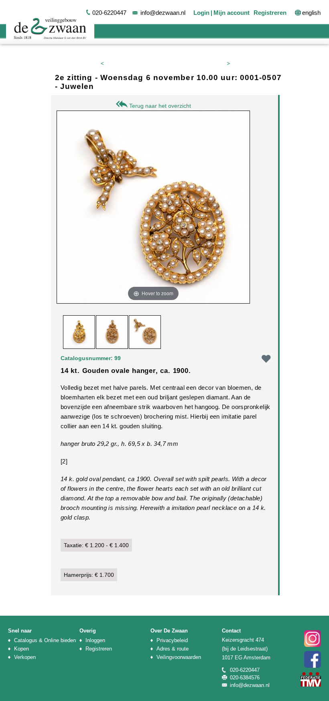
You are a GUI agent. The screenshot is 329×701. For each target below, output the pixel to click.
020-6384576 (245, 678)
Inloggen (95, 640)
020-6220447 (109, 12)
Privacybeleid (172, 640)
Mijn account (231, 12)
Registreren (270, 12)
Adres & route (172, 649)
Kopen (21, 649)
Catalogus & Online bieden (45, 640)
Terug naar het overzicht (159, 106)
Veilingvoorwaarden (178, 657)
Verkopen (25, 657)
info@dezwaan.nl (162, 12)
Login (201, 12)
